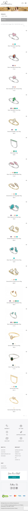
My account (3, 466)
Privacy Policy (18, 455)
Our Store (3, 452)
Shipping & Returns (19, 450)
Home (3, 16)
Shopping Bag (4, 468)
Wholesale (3, 455)
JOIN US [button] (14, 477)
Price (13, 24)
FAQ (16, 457)
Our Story (3, 450)
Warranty (17, 452)
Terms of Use (17, 454)
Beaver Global (14, 508)
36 (22, 24)
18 (21, 24)
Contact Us (17, 459)
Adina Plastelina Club (5, 454)
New (10, 24)
